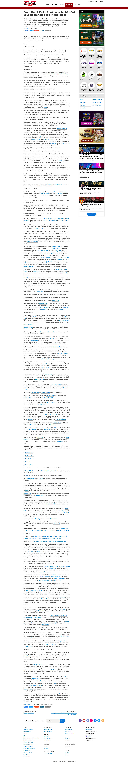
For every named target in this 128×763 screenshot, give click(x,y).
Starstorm (46, 250)
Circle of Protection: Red (51, 414)
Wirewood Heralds (64, 320)
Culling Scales (42, 404)
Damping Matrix (38, 228)
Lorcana (84, 67)
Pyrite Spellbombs (31, 590)
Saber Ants (53, 143)
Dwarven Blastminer (60, 419)
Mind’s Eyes (55, 644)
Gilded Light (43, 253)
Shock (45, 218)
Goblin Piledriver (39, 617)
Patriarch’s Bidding (45, 257)
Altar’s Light (54, 623)
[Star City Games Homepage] (32, 3)
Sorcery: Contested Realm (100, 68)
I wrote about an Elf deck (51, 566)
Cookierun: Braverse (100, 90)
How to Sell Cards (48, 753)
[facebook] (95, 720)
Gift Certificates (97, 102)
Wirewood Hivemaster (44, 572)
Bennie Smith (66, 143)
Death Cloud (57, 580)
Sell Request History (69, 733)
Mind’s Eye (29, 646)
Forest (67, 139)
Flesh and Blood (99, 79)
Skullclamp (55, 248)
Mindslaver (53, 519)
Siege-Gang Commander (35, 685)
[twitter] (99, 720)
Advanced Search (48, 729)
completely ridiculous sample (47, 359)
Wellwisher (65, 307)
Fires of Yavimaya (62, 128)
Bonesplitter (47, 429)
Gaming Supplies (27, 750)
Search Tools (48, 727)
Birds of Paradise (47, 139)
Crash (45, 107)
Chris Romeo (27, 28)
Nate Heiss (50, 74)
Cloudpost (60, 530)
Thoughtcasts (59, 193)
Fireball (27, 490)
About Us (67, 752)
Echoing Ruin (56, 523)
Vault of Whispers (48, 184)
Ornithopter (40, 186)
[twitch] (80, 720)
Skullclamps (55, 300)
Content (69, 5)
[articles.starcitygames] (102, 720)
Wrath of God (39, 250)
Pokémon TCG (91, 56)
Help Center (67, 738)
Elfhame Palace (36, 139)
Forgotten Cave (38, 530)
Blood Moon (66, 512)
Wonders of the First (28, 742)
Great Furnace (39, 495)
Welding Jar (49, 186)
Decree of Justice (57, 384)
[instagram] (91, 720)
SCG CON (61, 5)
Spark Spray (60, 218)
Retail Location (90, 727)
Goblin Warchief (28, 670)
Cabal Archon (34, 340)
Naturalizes (34, 638)
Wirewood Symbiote (42, 307)
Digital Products (97, 105)
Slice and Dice (57, 250)
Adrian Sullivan (64, 74)
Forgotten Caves (62, 641)
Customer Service (70, 744)
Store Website (89, 729)
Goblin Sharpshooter (32, 241)
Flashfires (30, 419)
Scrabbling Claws (64, 273)
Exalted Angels (35, 392)
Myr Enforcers (45, 193)
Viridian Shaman (35, 317)
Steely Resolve (40, 611)
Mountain (66, 530)
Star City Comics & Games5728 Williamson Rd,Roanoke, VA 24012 (91, 733)
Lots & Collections (97, 99)
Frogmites (64, 192)
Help (96, 1)
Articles (46, 746)
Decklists (77, 5)
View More (92, 214)
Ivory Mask (51, 253)
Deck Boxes (83, 102)
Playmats (82, 105)
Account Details (68, 729)
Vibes (91, 67)
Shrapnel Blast (50, 395)
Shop (47, 5)
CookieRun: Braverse (28, 746)
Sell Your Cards (91, 1)
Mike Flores (57, 74)
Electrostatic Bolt (52, 218)
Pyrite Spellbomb (29, 459)
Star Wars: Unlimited (84, 90)
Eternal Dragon (27, 397)
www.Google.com (63, 353)
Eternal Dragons (45, 392)
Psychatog (61, 160)
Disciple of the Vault (60, 184)
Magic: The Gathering (83, 56)
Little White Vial (32, 429)
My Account (68, 727)
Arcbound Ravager (53, 192)
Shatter (64, 676)
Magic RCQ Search (48, 738)
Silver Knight (40, 437)
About (67, 751)
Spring (60, 694)
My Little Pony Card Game (91, 90)
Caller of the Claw (28, 324)
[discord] (88, 720)
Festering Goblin (47, 220)
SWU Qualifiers (47, 741)
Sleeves (82, 99)
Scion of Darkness (55, 338)
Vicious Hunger (63, 220)
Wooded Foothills (50, 504)
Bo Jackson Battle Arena (83, 79)
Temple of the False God (49, 530)
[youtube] (84, 720)
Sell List (54, 5)
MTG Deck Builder (48, 731)
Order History (68, 731)
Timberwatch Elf (41, 309)
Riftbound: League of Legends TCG (99, 56)
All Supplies (83, 108)
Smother (54, 220)
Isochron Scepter (65, 566)
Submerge (38, 136)
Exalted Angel (45, 470)
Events (46, 735)
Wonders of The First (92, 79)
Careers (66, 755)
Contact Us (67, 741)
